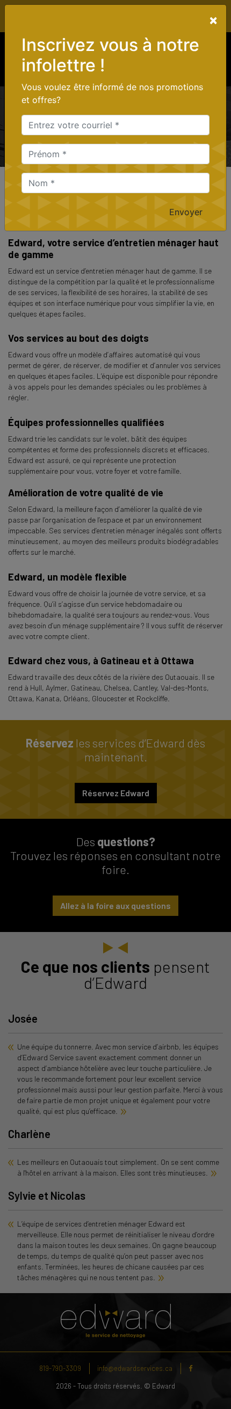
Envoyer (186, 212)
